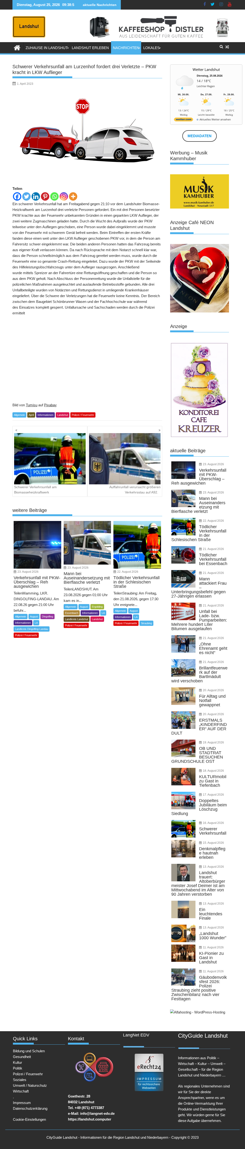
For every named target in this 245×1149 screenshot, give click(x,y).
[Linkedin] (36, 196)
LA (36, 622)
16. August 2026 (213, 823)
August (34, 616)
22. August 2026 (127, 571)
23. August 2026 (28, 571)
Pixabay (50, 405)
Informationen (45, 414)
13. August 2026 (213, 866)
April (31, 414)
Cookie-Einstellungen (29, 1119)
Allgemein (19, 414)
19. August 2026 (213, 742)
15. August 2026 (213, 842)
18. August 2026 (213, 770)
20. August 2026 (213, 690)
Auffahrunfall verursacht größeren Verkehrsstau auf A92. (135, 489)
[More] (73, 196)
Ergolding (97, 606)
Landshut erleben (90, 48)
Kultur (17, 1062)
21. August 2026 (213, 549)
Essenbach (71, 612)
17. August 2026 (213, 794)
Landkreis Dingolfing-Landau (31, 629)
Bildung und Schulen (29, 1051)
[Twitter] (26, 196)
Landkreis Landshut (76, 619)
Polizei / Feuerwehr (83, 414)
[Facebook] (17, 196)
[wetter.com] (183, 120)
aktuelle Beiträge (188, 450)
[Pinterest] (45, 196)
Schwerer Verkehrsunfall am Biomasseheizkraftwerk (35, 489)
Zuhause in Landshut (47, 48)
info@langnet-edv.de (97, 1113)
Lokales (151, 48)
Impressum (22, 1103)
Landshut (62, 414)
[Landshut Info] (17, 47)
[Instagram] (64, 196)
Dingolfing (47, 616)
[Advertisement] (87, 359)
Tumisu (31, 405)
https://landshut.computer (89, 1119)
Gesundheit (22, 1057)
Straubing (146, 623)
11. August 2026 (213, 947)
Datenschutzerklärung (30, 1108)
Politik (17, 1068)
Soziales (19, 1080)
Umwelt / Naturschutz (30, 1085)
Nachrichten (126, 48)
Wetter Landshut (206, 69)
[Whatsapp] (54, 196)
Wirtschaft (21, 1091)
